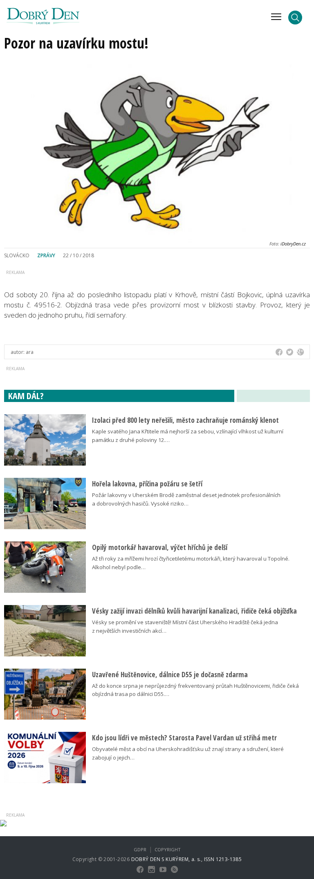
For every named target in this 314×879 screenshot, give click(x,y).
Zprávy (46, 255)
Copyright (168, 849)
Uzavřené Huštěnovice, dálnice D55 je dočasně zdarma (170, 674)
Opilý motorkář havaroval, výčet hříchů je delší (159, 547)
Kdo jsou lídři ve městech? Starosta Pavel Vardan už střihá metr (184, 737)
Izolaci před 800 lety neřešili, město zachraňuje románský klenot (185, 420)
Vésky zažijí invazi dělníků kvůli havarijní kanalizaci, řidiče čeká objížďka (194, 611)
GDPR (140, 849)
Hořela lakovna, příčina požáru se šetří (147, 483)
